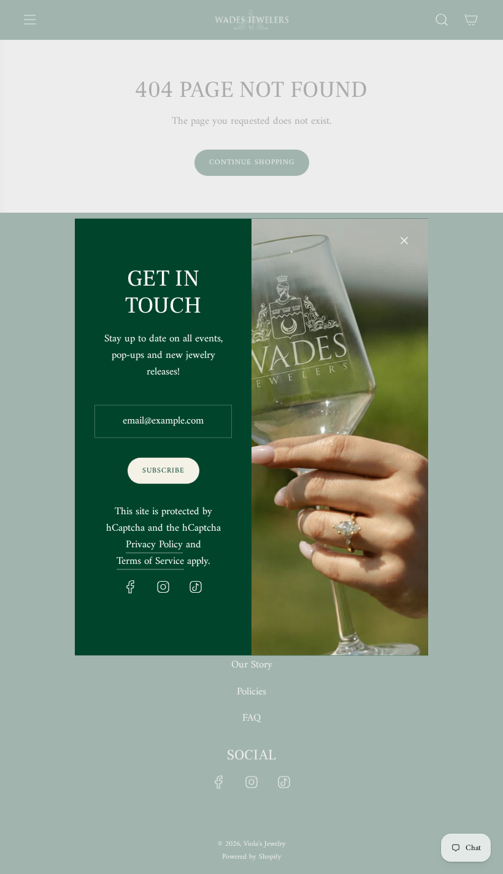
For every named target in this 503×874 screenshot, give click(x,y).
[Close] (404, 241)
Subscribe (163, 470)
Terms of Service (150, 561)
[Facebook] (130, 587)
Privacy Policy (154, 545)
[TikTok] (195, 587)
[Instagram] (163, 587)
